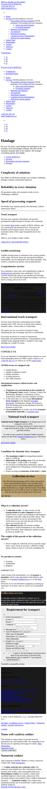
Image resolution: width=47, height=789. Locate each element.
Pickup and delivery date (15, 648)
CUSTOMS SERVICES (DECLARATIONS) (19, 699)
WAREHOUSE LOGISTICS (12, 697)
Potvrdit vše (5, 787)
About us (9, 47)
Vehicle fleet (10, 40)
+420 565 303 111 (8, 361)
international (13, 295)
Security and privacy (16, 725)
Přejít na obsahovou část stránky (13, 2)
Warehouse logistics (18, 34)
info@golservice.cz (22, 681)
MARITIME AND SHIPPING (13, 693)
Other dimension (12, 639)
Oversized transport (22, 27)
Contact (9, 49)
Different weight (12, 644)
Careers (9, 44)
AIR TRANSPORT (8, 695)
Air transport (15, 32)
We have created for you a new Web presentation (19, 711)
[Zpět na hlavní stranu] (11, 4)
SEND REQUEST (13, 660)
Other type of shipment (15, 634)
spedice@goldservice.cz (27, 437)
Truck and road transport (24, 25)
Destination (10, 646)
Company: (10, 624)
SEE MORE (6, 312)
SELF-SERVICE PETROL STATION (16, 701)
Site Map (4, 723)
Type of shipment (13, 632)
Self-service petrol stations (20, 38)
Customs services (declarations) (22, 36)
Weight (9, 641)
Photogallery (10, 42)
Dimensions (10, 636)
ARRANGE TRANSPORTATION (14, 242)
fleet (12, 225)
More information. (18, 763)
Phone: (9, 622)
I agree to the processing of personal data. (28, 654)
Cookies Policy (29, 723)
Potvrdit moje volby (18, 787)
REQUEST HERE (8, 347)
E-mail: (9, 619)
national (42, 293)
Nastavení (5, 748)
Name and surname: (14, 617)
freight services (6, 273)
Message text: (11, 629)
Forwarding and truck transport (22, 21)
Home (8, 17)
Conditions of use (16, 723)
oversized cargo (33, 412)
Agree (11, 748)
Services (9, 19)
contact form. (36, 361)
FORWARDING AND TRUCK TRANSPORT (19, 691)
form (39, 579)
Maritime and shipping (19, 29)
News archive (6, 713)
